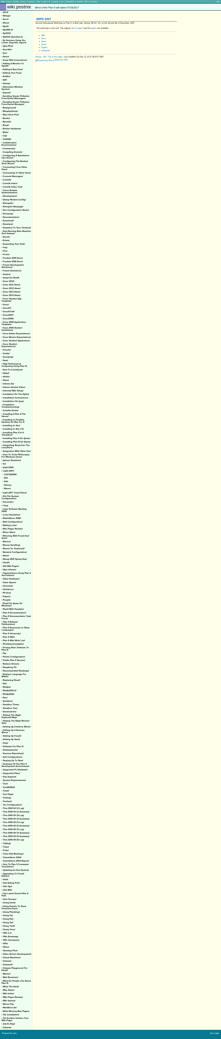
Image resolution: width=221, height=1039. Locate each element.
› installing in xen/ (11, 425)
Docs (43, 38)
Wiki (43, 35)
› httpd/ (5, 373)
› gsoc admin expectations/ (16, 333)
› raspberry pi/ (9, 667)
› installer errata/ (10, 410)
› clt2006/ (6, 139)
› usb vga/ (7, 886)
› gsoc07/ (6, 308)
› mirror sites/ (8, 532)
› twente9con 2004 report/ (15, 861)
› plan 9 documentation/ (14, 613)
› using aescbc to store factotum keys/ (14, 907)
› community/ (8, 148)
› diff (5, 478)
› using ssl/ (7, 922)
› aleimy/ (6, 83)
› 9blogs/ (6, 16)
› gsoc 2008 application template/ (14, 323)
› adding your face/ (12, 73)
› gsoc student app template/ (12, 300)
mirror (23, 2)
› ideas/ (5, 380)
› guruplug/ (7, 357)
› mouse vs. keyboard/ (13, 548)
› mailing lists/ (9, 525)
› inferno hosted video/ (13, 387)
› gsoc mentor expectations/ (16, 337)
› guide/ (6, 353)
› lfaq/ (5, 505)
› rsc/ (4, 697)
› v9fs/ (5, 943)
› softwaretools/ (10, 750)
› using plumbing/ (11, 912)
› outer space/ (9, 582)
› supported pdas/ (11, 773)
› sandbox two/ (9, 708)
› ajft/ (4, 80)
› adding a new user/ (12, 69)
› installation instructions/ (15, 398)
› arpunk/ (6, 93)
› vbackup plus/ (10, 950)
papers (94, 28)
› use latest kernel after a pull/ (15, 894)
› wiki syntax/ (8, 1001)
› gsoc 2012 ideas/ (11, 288)
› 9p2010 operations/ (12, 37)
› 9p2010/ (6, 33)
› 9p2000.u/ (7, 30)
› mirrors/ (6, 541)
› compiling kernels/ (12, 152)
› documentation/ (10, 217)
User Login (214, 1033)
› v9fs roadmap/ (10, 936)
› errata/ (5, 240)
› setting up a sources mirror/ (13, 731)
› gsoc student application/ (16, 340)
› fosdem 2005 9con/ (12, 258)
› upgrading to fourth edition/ (13, 875)
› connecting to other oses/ (16, 173)
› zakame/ (6, 1027)
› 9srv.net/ (7, 49)
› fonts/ (5, 254)
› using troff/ (8, 926)
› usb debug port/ (11, 883)
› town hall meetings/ (13, 854)
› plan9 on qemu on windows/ (12, 604)
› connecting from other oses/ (14, 168)
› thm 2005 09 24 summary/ (15, 836)
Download (45, 50)
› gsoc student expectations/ (9, 345)
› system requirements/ (14, 780)
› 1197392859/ (10, 474)
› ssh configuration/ (12, 757)
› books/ (6, 118)
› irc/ (4, 464)
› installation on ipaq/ (13, 401)
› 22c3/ (5, 12)
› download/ (8, 220)
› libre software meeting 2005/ (14, 510)
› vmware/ (6, 961)
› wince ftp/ (8, 1004)
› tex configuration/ (12, 805)
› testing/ (6, 798)
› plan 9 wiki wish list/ (13, 640)
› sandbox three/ (10, 704)
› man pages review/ (12, 529)
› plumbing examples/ (13, 644)
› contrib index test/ (12, 187)
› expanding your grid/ (13, 244)
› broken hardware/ (11, 129)
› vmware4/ (7, 964)
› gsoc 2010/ (8, 281)
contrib (16, 2)
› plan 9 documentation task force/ (16, 617)
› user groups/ (9, 899)
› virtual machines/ (11, 957)
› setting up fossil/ (11, 736)
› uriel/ (5, 879)
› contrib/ (6, 180)
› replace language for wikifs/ (14, 675)
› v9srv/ (5, 947)
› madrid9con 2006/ (11, 518)
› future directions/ (11, 271)
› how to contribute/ (12, 370)
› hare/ (5, 360)
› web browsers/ (10, 977)
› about (5, 56)
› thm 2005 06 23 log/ (13, 822)
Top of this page (55, 57)
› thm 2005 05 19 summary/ (15, 819)
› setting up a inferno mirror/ (16, 727)
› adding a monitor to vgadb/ (13, 64)
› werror (7, 488)
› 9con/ (5, 19)
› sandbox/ (7, 701)
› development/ (9, 196)
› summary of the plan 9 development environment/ (15, 765)
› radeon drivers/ (10, 664)
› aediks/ (6, 76)
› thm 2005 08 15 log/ (13, 829)
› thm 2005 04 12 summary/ (15, 812)
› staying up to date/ (12, 760)
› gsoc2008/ (8, 318)
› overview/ (7, 586)
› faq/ (4, 247)
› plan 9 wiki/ (8, 637)
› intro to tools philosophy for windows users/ (15, 455)
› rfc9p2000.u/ (9, 690)
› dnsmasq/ (7, 214)
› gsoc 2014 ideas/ (11, 295)
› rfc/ (4, 683)
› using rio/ (8, 919)
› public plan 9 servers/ (13, 660)
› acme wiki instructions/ (14, 60)
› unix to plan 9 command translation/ (15, 865)
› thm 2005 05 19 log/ (13, 815)
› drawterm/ (7, 224)
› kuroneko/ (8, 502)
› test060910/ (8, 787)
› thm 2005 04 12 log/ (13, 808)
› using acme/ (9, 903)
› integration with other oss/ (16, 451)
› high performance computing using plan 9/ (14, 365)
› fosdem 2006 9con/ (12, 261)
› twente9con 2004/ (11, 857)
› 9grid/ (5, 26)
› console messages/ (12, 176)
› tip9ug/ (6, 843)
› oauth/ (6, 562)
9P (86, 2)
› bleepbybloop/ (10, 111)
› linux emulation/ (11, 515)
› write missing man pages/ (15, 1011)
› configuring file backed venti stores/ (15, 162)
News (43, 41)
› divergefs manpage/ (12, 206)
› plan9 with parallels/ (13, 609)
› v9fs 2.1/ (7, 933)
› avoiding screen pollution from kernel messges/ (15, 103)
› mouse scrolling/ (11, 545)
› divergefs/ (7, 203)
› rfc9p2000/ (8, 694)
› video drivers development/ (16, 954)
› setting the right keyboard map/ (11, 716)
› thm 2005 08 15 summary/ (15, 833)
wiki (38, 2)
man (9, 2)
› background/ (9, 108)
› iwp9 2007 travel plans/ (14, 493)
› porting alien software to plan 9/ (15, 648)
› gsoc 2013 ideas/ (11, 292)
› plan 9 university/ (11, 633)
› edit (5, 481)
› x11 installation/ (10, 1015)
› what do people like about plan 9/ (16, 982)
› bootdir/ (6, 122)
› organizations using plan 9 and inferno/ (16, 574)
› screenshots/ (9, 712)
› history (7, 485)
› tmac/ (5, 847)
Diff (44, 57)
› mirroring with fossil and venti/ (15, 537)
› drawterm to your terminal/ (16, 228)
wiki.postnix (43, 6)
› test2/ (5, 791)
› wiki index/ (8, 993)
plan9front (70, 2)
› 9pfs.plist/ (7, 46)
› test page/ (8, 794)
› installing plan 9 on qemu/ (16, 438)
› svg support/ (9, 777)
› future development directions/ (13, 266)
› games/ (6, 274)
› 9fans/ (5, 23)
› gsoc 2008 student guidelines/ (12, 329)
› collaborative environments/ (9, 144)
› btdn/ (5, 132)
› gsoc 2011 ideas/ (11, 285)
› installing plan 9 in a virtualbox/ (13, 433)
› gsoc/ (5, 304)
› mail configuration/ (12, 522)
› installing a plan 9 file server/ (14, 415)
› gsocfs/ (6, 350)
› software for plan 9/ (12, 746)
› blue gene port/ (10, 115)
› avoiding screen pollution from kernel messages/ (15, 97)
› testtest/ (7, 801)
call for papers (77, 28)
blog (3, 2)
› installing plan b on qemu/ (16, 442)
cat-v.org (93, 2)
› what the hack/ (10, 986)
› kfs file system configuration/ (10, 497)
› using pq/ (7, 915)
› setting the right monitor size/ (15, 722)
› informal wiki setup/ (12, 391)
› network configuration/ (14, 552)
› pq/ (4, 653)
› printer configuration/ (13, 657)
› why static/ (8, 990)
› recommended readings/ (15, 671)
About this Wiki (61, 60)
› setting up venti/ (11, 739)
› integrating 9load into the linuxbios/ (16, 446)
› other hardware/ (10, 579)
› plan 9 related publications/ (10, 623)
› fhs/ (4, 251)
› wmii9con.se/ (9, 1007)
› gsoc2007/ (8, 315)
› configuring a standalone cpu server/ (15, 156)
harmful (80, 2)
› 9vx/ (4, 53)
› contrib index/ (9, 183)
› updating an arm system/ (15, 870)
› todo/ (5, 850)
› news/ (5, 555)
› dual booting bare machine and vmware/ (16, 232)
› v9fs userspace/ (10, 940)
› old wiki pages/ (10, 566)
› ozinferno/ (8, 589)
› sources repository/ (13, 753)
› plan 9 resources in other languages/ (16, 629)
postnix (55, 2)
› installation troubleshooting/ (10, 406)
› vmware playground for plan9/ (14, 969)
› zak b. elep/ (8, 1024)
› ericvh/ (6, 237)
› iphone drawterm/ (11, 460)
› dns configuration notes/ (15, 210)
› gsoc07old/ (8, 311)
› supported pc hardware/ (15, 770)
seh (218, 2)
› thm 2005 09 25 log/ (13, 840)
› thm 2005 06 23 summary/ (15, 826)
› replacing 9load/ (11, 680)
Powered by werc (9, 1033)
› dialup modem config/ (14, 200)
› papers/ (6, 596)
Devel (43, 44)
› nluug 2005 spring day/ (14, 559)
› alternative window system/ (12, 88)
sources (31, 2)
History (38, 57)
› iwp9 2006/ (8, 467)
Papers (44, 47)
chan (45, 2)
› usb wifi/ (7, 890)
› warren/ (6, 974)
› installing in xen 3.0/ (13, 429)
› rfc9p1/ (6, 687)
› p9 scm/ (6, 593)
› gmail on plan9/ (10, 278)
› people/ (6, 600)
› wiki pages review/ (12, 997)
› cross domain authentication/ (9, 191)
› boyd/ (5, 125)
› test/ (5, 784)
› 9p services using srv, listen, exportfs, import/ (14, 41)
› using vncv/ (8, 929)
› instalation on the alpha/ (15, 394)
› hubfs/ (6, 377)
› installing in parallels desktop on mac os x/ (13, 421)
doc (62, 2)
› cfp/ (4, 136)
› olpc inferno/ (9, 569)
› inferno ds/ (8, 384)
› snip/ (5, 743)
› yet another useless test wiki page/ (15, 1019)
